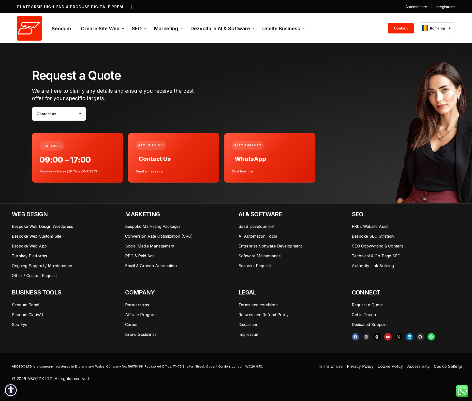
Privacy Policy (360, 366)
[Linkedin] (409, 336)
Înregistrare (445, 7)
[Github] (420, 336)
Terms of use (330, 366)
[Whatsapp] (431, 336)
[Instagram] (366, 336)
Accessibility (418, 366)
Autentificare (416, 7)
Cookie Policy (390, 366)
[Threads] (377, 336)
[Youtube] (388, 336)
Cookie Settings (448, 366)
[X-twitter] (398, 336)
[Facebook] (355, 336)
